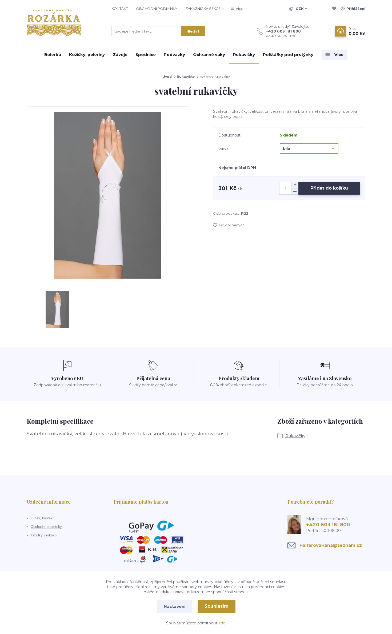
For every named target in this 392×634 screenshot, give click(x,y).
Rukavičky (244, 54)
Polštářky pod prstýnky (288, 54)
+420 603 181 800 (283, 31)
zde (221, 623)
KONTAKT (119, 8)
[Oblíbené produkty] (335, 8)
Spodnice (145, 54)
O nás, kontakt (42, 518)
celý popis (233, 116)
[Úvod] (64, 22)
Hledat (192, 31)
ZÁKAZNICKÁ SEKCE (203, 8)
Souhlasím (217, 606)
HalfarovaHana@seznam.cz (330, 545)
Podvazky (174, 54)
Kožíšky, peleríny (87, 54)
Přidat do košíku (329, 188)
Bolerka (52, 54)
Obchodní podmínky (46, 527)
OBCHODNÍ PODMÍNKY (156, 8)
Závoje (120, 54)
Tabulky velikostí (44, 535)
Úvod (167, 77)
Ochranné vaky (209, 54)
